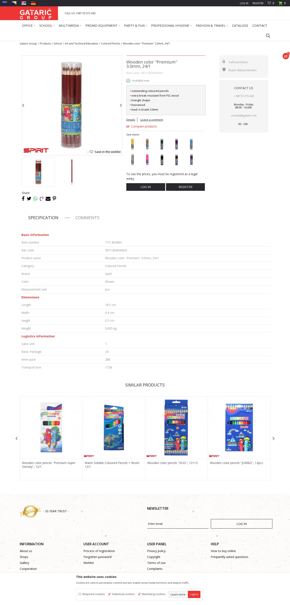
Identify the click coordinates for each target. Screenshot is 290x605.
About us (26, 551)
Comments (87, 217)
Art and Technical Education (81, 43)
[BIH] (14, 3)
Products (45, 43)
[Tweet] (29, 198)
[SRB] (23, 3)
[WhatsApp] (35, 198)
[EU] (4, 3)
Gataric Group (28, 43)
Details (130, 120)
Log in (146, 187)
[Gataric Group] (36, 13)
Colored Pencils (110, 43)
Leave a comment (151, 120)
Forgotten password (97, 557)
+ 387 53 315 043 (244, 96)
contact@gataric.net (243, 115)
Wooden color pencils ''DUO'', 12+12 (172, 463)
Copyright (153, 557)
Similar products (145, 385)
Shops (24, 557)
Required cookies (93, 594)
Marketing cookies (153, 594)
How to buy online (223, 551)
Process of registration (99, 551)
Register (258, 3)
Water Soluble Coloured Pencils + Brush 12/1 (112, 465)
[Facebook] (23, 198)
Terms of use (156, 563)
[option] (72, 105)
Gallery (24, 563)
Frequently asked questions (229, 557)
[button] (266, 35)
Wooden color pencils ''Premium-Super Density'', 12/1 (48, 465)
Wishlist (88, 563)
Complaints (155, 569)
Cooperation (28, 569)
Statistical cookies (123, 594)
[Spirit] (36, 150)
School (58, 43)
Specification (43, 217)
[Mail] (48, 198)
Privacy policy (156, 551)
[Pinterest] (54, 198)
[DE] (33, 3)
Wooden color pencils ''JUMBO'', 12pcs (236, 463)
